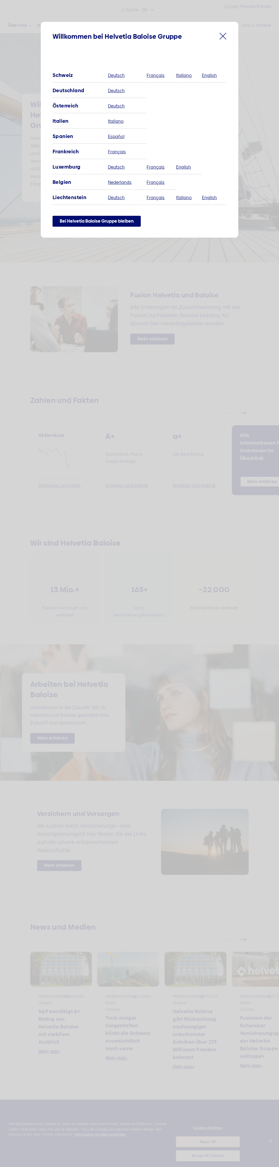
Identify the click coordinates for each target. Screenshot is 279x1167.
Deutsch (116, 75)
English (209, 75)
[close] (223, 37)
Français (156, 75)
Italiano (184, 75)
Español (116, 136)
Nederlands (120, 182)
